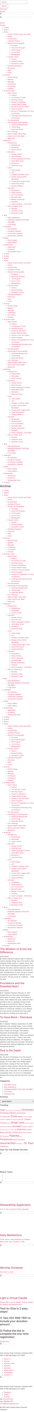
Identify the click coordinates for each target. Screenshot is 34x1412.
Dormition (25, 1116)
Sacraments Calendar (15, 236)
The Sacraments (13, 120)
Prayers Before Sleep (18, 104)
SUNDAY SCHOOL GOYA (20, 174)
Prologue (14, 45)
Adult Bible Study (17, 161)
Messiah (29, 1129)
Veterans (14, 202)
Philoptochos (12, 143)
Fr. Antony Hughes (16, 1119)
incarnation (8, 1126)
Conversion (12, 86)
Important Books (17, 129)
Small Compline (16, 109)
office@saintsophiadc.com (9, 1404)
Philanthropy (15, 145)
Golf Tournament (17, 195)
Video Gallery (12, 242)
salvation (19, 1143)
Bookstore (15, 163)
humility (2, 1126)
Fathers (8, 1119)
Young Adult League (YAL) (20, 181)
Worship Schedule (11, 1267)
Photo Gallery (12, 240)
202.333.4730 (8, 1399)
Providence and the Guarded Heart (12, 985)
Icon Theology (13, 131)
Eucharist (3, 1119)
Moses (2, 1132)
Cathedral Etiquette (15, 66)
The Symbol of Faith (18, 97)
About (6, 32)
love (19, 1129)
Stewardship (8, 245)
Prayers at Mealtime (18, 102)
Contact (7, 254)
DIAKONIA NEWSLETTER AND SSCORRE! (18, 1089)
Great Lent (17, 1122)
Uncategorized (9, 1094)
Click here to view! (6, 1272)
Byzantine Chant (17, 213)
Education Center (17, 64)
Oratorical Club (16, 165)
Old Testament (4, 1136)
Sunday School (16, 154)
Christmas (27, 1109)
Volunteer (11, 188)
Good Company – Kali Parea (21, 204)
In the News (12, 224)
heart (26, 1123)
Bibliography (15, 54)
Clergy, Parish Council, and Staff (19, 34)
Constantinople (5, 1116)
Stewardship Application (15, 1204)
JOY (12, 172)
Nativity (20, 1132)
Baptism (10, 79)
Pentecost (16, 1140)
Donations (11, 249)
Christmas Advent (8, 1113)
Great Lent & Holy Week (16, 136)
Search (6, 30)
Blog (5, 215)
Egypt (30, 1116)
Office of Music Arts (15, 206)
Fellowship (15, 147)
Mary (24, 1129)
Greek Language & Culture (20, 159)
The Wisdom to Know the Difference (16, 950)
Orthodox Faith (9, 91)
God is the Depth (10, 1050)
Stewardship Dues (14, 251)
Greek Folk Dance (17, 184)
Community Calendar (15, 233)
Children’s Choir (17, 211)
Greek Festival (16, 193)
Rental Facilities (16, 61)
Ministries (7, 141)
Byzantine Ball (16, 197)
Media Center (8, 1370)
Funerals (10, 88)
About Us (7, 1359)
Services (7, 75)
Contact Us (8, 1375)
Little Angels (15, 170)
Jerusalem (17, 1126)
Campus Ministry (17, 186)
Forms (10, 73)
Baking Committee (18, 199)
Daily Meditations (14, 217)
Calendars (7, 227)
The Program (16, 50)
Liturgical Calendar (14, 231)
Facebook (7, 1392)
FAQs (9, 70)
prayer (22, 1140)
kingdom (24, 1126)
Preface (14, 95)
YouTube (7, 1397)
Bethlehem (18, 1110)
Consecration (12, 39)
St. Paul (28, 1143)
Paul (20, 1136)
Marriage (11, 82)
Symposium (15, 190)
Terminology (15, 127)
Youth (10, 168)
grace (8, 1123)
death (20, 1116)
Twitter (6, 1394)
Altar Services (16, 156)
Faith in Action (16, 150)
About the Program (18, 48)
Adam (2, 1110)
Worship (14, 208)
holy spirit (31, 1123)
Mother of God (11, 1132)
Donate (6, 27)
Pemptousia (6, 1139)
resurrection (8, 1143)
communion (21, 1113)
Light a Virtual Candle (13, 1298)
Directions (11, 68)
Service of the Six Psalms (20, 107)
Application (12, 247)
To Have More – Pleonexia (16, 1017)
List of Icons (15, 52)
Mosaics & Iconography (16, 43)
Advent (8, 1110)
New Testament (27, 1132)
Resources (11, 138)
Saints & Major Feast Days (17, 134)
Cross (14, 1116)
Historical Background (19, 125)
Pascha (14, 1135)
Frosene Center (13, 57)
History (10, 36)
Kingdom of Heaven (9, 1129)
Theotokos (4, 1146)
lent (16, 1129)
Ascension (12, 1110)
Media (6, 238)
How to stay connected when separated (14, 1209)
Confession (12, 84)
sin (23, 1143)
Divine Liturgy (12, 77)
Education (11, 152)
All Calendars (12, 229)
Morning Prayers (17, 100)
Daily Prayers (12, 93)
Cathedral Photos (14, 41)
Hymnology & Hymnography (18, 122)
